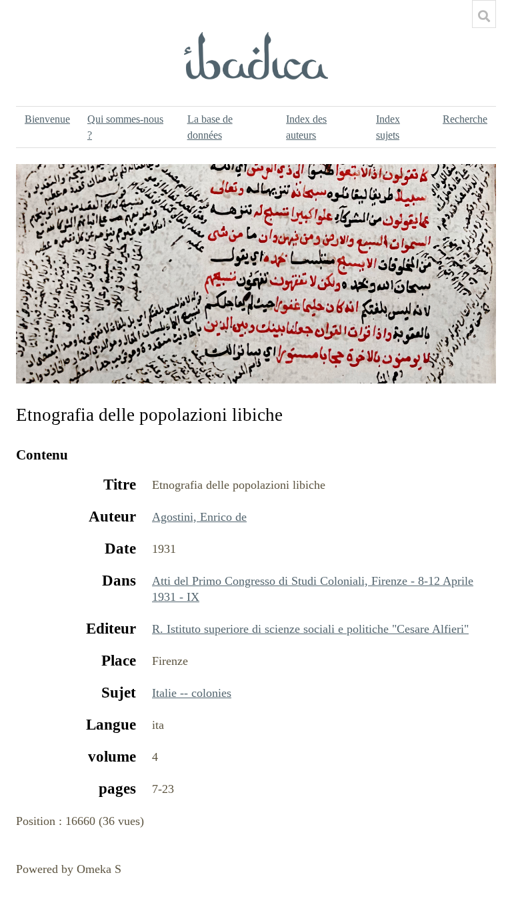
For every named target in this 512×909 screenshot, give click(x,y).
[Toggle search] (484, 16)
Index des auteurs (306, 127)
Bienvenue (47, 119)
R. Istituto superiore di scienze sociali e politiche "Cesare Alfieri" (310, 629)
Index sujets (388, 127)
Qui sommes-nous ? (125, 127)
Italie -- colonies (191, 693)
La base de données (210, 127)
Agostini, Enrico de (199, 517)
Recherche (465, 119)
